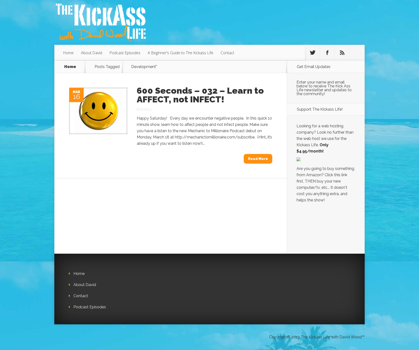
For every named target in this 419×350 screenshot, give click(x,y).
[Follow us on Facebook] (327, 53)
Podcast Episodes (124, 52)
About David (91, 52)
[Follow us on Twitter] (312, 53)
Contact (227, 52)
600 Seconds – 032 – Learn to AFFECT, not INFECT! (200, 94)
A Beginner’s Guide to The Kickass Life (180, 52)
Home (68, 52)
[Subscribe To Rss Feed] (342, 53)
